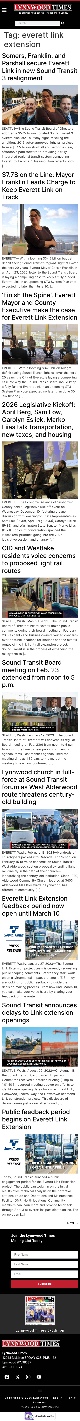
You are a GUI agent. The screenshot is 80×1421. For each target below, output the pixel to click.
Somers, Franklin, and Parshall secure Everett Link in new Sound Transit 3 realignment (39, 67)
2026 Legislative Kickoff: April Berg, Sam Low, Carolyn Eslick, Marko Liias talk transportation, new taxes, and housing (38, 419)
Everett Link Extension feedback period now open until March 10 (35, 906)
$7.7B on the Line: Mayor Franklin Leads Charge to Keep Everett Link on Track (39, 186)
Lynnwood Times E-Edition (40, 1330)
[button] (40, 1390)
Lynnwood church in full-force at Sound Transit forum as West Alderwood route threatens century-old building (39, 787)
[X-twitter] (17, 1377)
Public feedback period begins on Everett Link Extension (36, 1119)
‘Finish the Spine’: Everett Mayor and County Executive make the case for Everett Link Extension (39, 306)
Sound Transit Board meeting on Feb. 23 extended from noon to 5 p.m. (38, 674)
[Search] (62, 23)
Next (72, 1223)
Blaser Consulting (50, 1407)
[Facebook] (7, 1377)
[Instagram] (28, 1377)
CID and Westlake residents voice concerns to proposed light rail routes (39, 559)
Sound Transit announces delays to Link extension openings (39, 1012)
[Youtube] (39, 1377)
